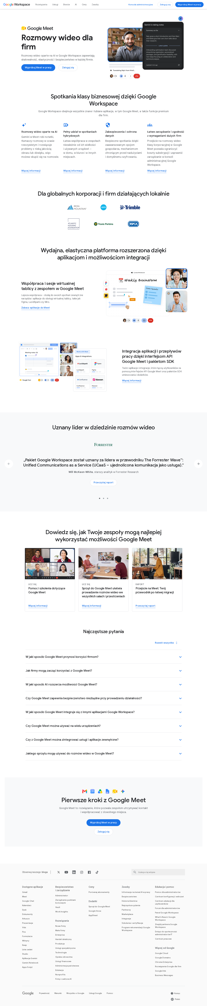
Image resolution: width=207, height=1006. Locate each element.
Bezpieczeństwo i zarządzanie (64, 889)
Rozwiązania (41, 4)
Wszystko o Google (75, 993)
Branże (66, 4)
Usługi (55, 4)
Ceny (84, 4)
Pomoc (110, 993)
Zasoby (95, 4)
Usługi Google (95, 993)
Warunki (58, 993)
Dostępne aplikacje (32, 887)
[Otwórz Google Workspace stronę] (17, 4)
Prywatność (44, 993)
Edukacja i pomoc (164, 887)
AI (76, 4)
